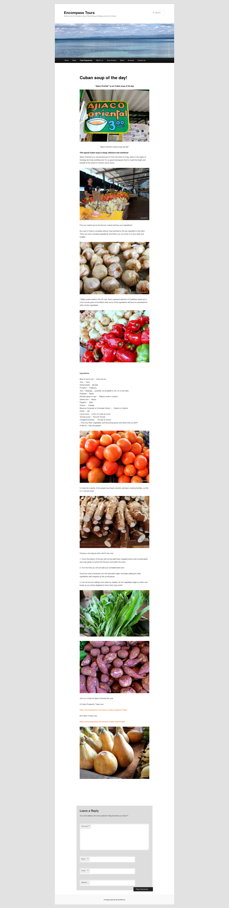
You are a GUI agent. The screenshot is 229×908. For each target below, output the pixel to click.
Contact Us (142, 60)
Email (84, 870)
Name (84, 859)
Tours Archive (111, 60)
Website (84, 882)
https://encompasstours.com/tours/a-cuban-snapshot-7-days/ (103, 710)
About (122, 60)
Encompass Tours (79, 12)
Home (67, 60)
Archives (131, 60)
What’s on (99, 60)
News (74, 60)
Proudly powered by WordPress (114, 900)
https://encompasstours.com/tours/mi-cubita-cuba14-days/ (102, 721)
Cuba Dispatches (86, 60)
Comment (85, 826)
